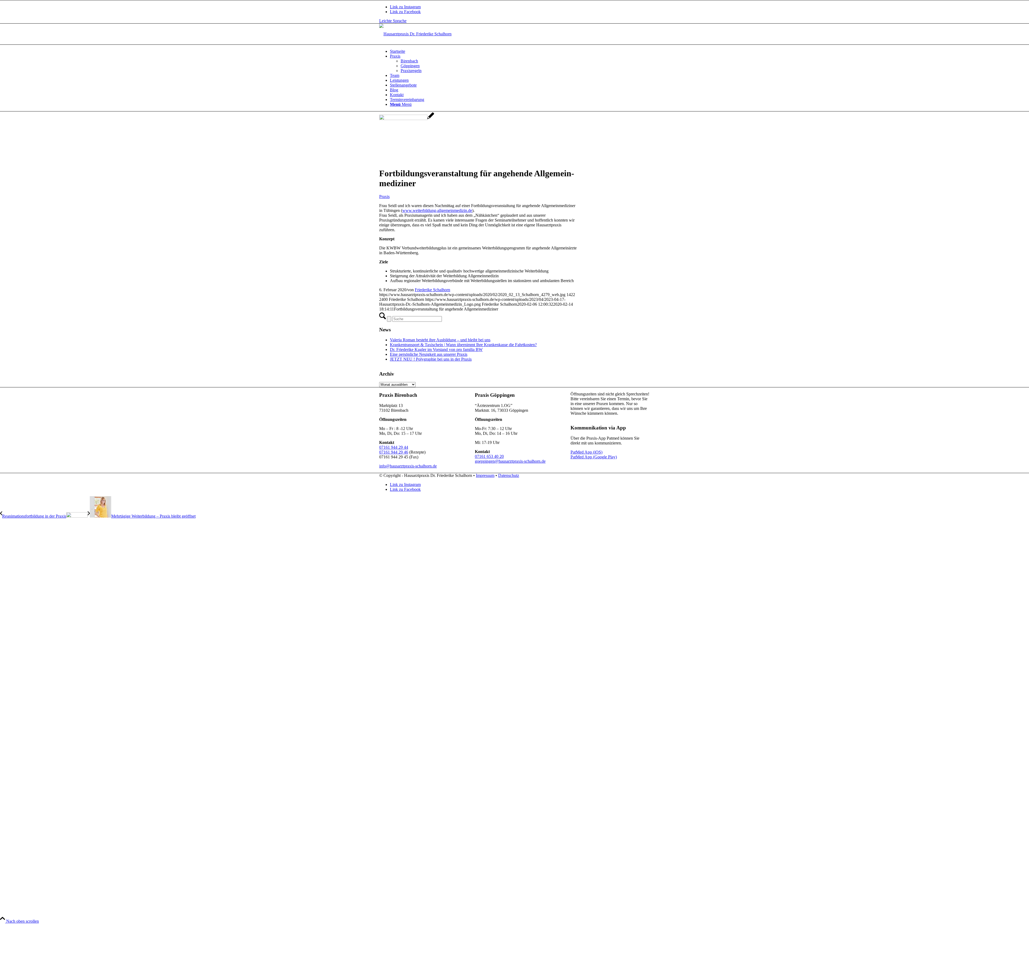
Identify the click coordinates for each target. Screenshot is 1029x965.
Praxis (384, 196)
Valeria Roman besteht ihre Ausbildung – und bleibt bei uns (440, 340)
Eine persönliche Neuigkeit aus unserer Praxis (428, 354)
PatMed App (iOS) (586, 452)
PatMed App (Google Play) (594, 457)
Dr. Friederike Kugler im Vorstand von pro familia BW (436, 349)
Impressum (485, 475)
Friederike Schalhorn (432, 289)
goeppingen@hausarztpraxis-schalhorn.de (510, 461)
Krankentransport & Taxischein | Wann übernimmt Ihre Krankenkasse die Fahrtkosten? (463, 344)
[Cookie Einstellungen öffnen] (40, 962)
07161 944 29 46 (393, 452)
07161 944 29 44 (393, 447)
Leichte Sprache (393, 20)
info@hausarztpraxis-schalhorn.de (408, 466)
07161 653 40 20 (489, 456)
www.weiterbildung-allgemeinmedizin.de (437, 210)
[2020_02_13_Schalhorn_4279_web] (406, 118)
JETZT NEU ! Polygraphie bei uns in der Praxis (431, 359)
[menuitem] (520, 51)
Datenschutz (508, 475)
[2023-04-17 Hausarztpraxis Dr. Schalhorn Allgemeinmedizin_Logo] (415, 34)
